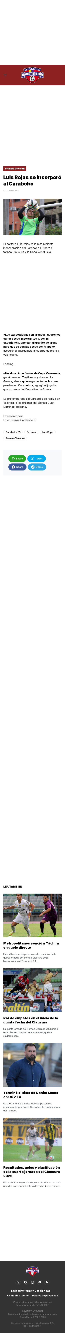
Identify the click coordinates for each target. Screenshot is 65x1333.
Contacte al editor (18, 1295)
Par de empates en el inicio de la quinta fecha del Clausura (30, 1020)
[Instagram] (32, 1282)
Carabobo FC (13, 432)
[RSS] (47, 1282)
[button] (5, 75)
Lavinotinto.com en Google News (30, 1290)
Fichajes (31, 432)
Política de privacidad (45, 1295)
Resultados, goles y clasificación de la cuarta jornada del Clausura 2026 (31, 1172)
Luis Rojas (48, 432)
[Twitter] (18, 1282)
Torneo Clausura (15, 438)
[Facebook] (25, 1282)
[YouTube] (39, 1282)
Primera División (14, 168)
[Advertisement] (32, 32)
